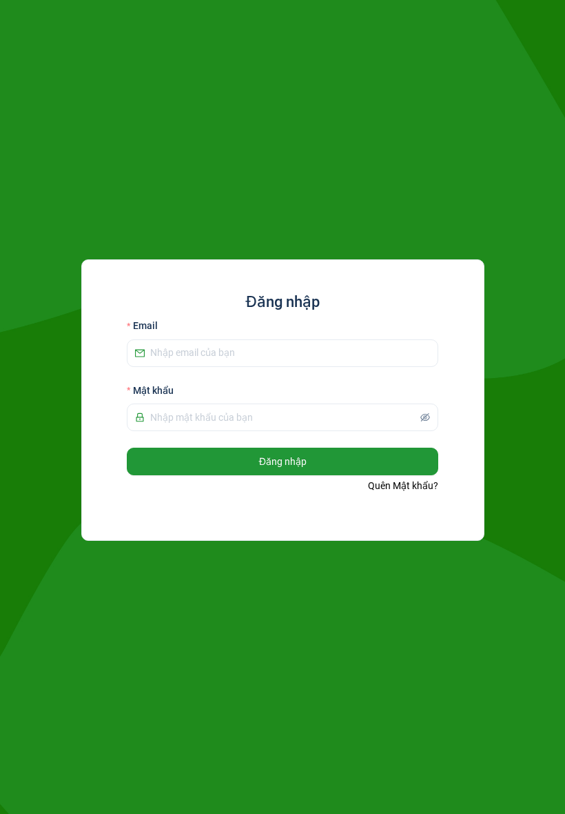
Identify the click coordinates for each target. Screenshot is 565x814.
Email (145, 325)
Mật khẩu (153, 390)
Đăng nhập (283, 461)
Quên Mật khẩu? (403, 485)
